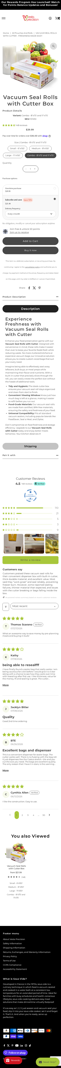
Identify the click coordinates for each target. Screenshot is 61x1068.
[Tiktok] (30, 1046)
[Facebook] (4, 1046)
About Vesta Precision (14, 939)
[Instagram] (26, 1046)
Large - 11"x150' (12, 155)
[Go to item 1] (13, 544)
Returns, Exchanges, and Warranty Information (27, 952)
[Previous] (7, 65)
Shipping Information (14, 948)
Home (6, 33)
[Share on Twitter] (34, 288)
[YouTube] (16, 1046)
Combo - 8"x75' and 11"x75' (40, 155)
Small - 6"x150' (17, 148)
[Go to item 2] (34, 544)
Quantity (7, 163)
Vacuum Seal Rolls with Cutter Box (16, 867)
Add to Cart (30, 241)
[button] (9, 125)
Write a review (30, 559)
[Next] (53, 65)
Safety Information (12, 943)
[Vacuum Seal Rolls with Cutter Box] (16, 853)
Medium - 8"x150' (40, 148)
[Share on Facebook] (29, 288)
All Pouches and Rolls (22, 33)
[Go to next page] (50, 815)
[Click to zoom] (53, 46)
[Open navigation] (3, 18)
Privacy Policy (10, 956)
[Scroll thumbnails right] (54, 543)
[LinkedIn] (21, 1046)
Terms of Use (9, 960)
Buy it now (30, 250)
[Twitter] (8, 1046)
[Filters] (6, 607)
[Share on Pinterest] (39, 288)
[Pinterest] (12, 1046)
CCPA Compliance (12, 965)
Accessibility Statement (15, 969)
